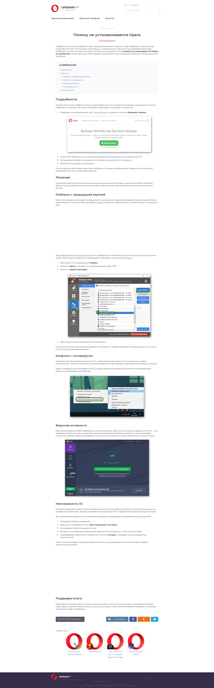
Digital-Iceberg (106, 681)
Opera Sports (95, 652)
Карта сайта (150, 678)
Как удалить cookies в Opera (74, 653)
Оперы (99, 202)
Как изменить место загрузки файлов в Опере (115, 654)
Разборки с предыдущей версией (76, 77)
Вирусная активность (71, 83)
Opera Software (100, 112)
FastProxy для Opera (136, 653)
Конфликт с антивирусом (73, 80)
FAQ (125, 5)
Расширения (134, 5)
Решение (64, 73)
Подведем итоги (67, 90)
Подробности (66, 70)
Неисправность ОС (70, 87)
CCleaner (128, 258)
